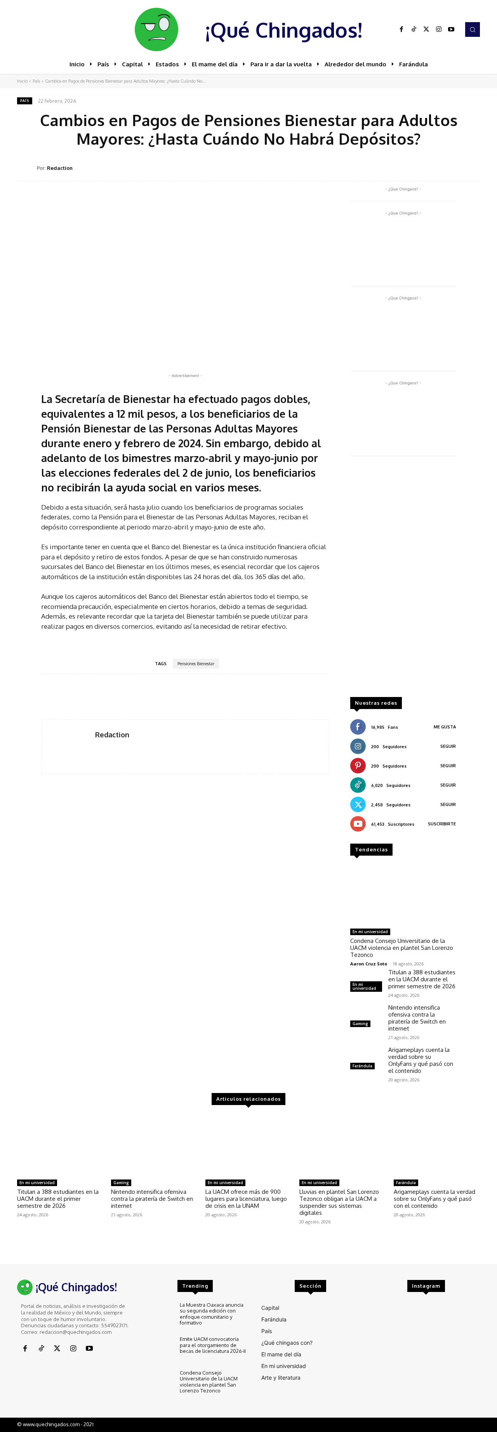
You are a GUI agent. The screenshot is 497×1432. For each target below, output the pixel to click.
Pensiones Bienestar (195, 663)
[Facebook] (401, 29)
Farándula (362, 1066)
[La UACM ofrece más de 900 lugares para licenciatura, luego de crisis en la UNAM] (248, 1145)
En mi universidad (370, 931)
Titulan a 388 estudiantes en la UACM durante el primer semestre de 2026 (421, 979)
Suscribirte (442, 824)
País (36, 81)
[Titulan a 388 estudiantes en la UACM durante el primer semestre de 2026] (60, 1145)
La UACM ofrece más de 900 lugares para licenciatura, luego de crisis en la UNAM (246, 1198)
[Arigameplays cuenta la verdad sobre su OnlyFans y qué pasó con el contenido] (366, 1059)
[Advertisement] (403, 580)
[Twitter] (426, 29)
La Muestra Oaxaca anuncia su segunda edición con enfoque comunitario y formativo (211, 1314)
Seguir (448, 746)
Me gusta (445, 727)
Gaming (360, 1023)
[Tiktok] (414, 29)
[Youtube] (451, 29)
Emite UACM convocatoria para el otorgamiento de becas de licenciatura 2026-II (213, 1345)
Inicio (22, 81)
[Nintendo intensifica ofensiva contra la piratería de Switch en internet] (366, 1016)
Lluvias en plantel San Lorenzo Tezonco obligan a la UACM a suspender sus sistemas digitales (339, 1202)
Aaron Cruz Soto (368, 964)
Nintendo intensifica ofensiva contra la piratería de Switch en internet (417, 1018)
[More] (472, 167)
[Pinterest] (418, 167)
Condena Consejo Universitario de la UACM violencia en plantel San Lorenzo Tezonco (401, 947)
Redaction (60, 168)
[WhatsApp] (435, 167)
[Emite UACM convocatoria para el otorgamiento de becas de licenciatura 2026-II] (157, 1349)
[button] (472, 29)
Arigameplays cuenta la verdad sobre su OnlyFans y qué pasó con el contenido (420, 1060)
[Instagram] (439, 29)
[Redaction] (27, 168)
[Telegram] (453, 167)
